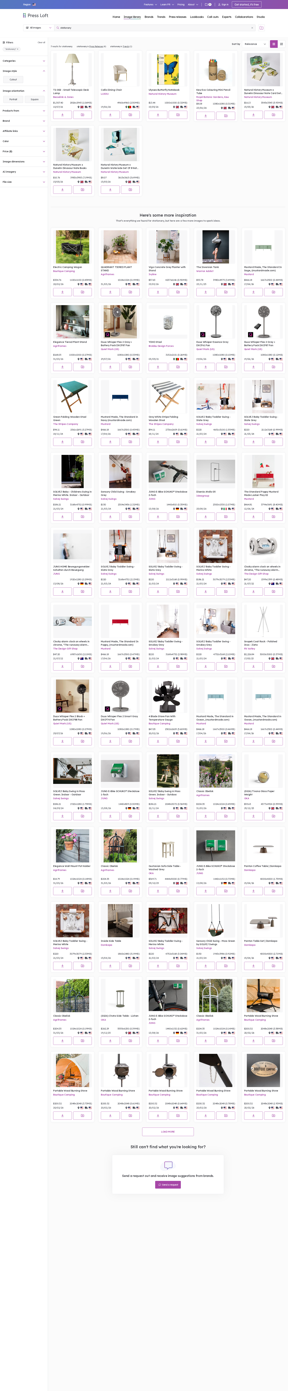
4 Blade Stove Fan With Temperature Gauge (162, 718)
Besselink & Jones (63, 97)
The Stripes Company (65, 424)
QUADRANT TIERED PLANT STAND (116, 269)
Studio (261, 17)
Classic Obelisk (204, 791)
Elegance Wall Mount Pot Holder (71, 866)
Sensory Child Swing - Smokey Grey (118, 493)
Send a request (170, 1184)
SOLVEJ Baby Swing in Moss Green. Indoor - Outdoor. (164, 793)
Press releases (177, 17)
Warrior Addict (205, 271)
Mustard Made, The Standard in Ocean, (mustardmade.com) (215, 718)
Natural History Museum (162, 93)
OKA (246, 798)
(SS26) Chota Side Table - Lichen (119, 1015)
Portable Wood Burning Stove (261, 1015)
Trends (161, 17)
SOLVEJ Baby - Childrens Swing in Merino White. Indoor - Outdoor (72, 493)
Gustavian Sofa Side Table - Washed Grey (165, 868)
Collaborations (244, 17)
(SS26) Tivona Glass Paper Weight (259, 793)
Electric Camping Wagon (67, 267)
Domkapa (250, 870)
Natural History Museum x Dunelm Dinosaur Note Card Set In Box (262, 91)
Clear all (41, 42)
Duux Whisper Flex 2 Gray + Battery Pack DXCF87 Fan (116, 343)
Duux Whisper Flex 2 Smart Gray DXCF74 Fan (119, 718)
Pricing (180, 4)
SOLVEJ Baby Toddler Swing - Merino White (213, 568)
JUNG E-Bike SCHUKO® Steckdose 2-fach (168, 493)
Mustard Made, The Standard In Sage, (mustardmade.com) (263, 269)
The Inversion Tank (207, 267)
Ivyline (152, 274)
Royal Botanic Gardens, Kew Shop (212, 99)
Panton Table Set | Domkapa (260, 940)
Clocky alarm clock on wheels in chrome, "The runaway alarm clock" (262, 568)
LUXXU (104, 93)
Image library (132, 17)
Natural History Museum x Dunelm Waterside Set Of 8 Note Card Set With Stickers (119, 166)
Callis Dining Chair (111, 89)
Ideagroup (202, 495)
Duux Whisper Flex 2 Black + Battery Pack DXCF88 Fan (69, 718)
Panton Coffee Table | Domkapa (262, 866)
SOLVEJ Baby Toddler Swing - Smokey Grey (166, 643)
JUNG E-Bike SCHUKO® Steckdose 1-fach (120, 793)
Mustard (249, 274)
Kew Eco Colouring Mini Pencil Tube (213, 91)
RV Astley (249, 648)
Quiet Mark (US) (110, 349)
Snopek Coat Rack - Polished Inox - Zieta (260, 643)
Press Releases (96, 46)
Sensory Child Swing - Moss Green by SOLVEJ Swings (215, 942)
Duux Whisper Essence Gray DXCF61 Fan (212, 343)
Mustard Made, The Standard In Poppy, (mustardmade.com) (119, 643)
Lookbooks (197, 17)
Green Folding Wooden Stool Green (69, 418)
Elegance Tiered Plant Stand (70, 341)
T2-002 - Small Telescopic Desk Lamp (71, 91)
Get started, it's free (246, 4)
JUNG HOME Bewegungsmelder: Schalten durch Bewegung (71, 568)
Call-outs (212, 17)
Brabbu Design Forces (161, 345)
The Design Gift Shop (256, 573)
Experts (226, 17)
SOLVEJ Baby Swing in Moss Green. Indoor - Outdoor (69, 793)
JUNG (152, 498)
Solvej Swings (204, 424)
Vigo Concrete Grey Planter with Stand (167, 269)
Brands (148, 17)
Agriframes (107, 274)
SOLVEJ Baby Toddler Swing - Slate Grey (213, 418)
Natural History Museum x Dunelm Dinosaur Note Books (69, 166)
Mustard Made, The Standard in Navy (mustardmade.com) (119, 418)
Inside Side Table (111, 940)
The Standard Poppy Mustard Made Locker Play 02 (261, 493)
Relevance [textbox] (251, 44)
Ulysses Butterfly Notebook (164, 89)
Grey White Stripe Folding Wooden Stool (163, 418)
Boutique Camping (64, 271)
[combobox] (255, 44)
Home (116, 17)
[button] (29, 4)
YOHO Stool (155, 341)
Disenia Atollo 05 (206, 491)
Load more (168, 1131)
